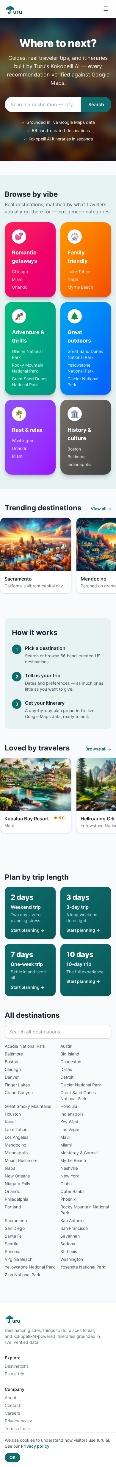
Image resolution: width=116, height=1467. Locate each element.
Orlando (19, 287)
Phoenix (68, 1199)
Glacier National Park (80, 1084)
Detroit (66, 1077)
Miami (17, 279)
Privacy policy (18, 1420)
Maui (65, 1137)
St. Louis (68, 1251)
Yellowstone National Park (30, 1266)
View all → (101, 508)
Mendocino (15, 1144)
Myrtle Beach (80, 287)
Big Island (69, 1053)
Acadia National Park (25, 1046)
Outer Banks (72, 1191)
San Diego (15, 1228)
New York (69, 1175)
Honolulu (68, 1106)
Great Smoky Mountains (28, 1106)
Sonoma (13, 1251)
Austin (66, 1046)
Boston (74, 448)
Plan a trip (14, 1373)
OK (12, 1457)
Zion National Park (22, 1274)
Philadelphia (16, 1199)
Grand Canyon (19, 1092)
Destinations (17, 1366)
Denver (12, 1077)
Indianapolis (79, 464)
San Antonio (72, 1220)
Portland (13, 1206)
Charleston (70, 1061)
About (10, 1397)
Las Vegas (70, 1129)
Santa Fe (13, 1235)
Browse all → (98, 748)
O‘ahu (66, 1183)
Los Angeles (16, 1137)
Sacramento (16, 1220)
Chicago (20, 271)
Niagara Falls (17, 1183)
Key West (69, 1121)
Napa (73, 279)
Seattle (11, 1243)
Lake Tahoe (79, 271)
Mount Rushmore (21, 1160)
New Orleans (17, 1175)
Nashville (69, 1168)
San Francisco (74, 1228)
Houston (13, 1113)
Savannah (70, 1235)
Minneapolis (16, 1152)
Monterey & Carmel (79, 1152)
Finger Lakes (17, 1084)
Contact (12, 1405)
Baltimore (77, 456)
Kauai (10, 1121)
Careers (12, 1413)
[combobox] (43, 104)
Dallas (66, 1069)
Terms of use (17, 1428)
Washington (23, 440)
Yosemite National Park (82, 1266)
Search (96, 104)
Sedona (67, 1243)
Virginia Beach (18, 1259)
